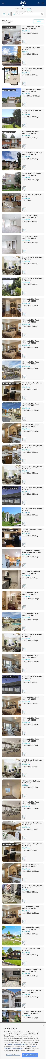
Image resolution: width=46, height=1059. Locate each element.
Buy (23, 9)
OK (43, 1025)
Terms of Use (11, 1044)
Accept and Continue (30, 1055)
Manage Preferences (13, 1055)
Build (17, 9)
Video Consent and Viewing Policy (20, 1048)
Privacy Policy (21, 1044)
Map (39, 21)
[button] (14, 14)
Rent (29, 9)
